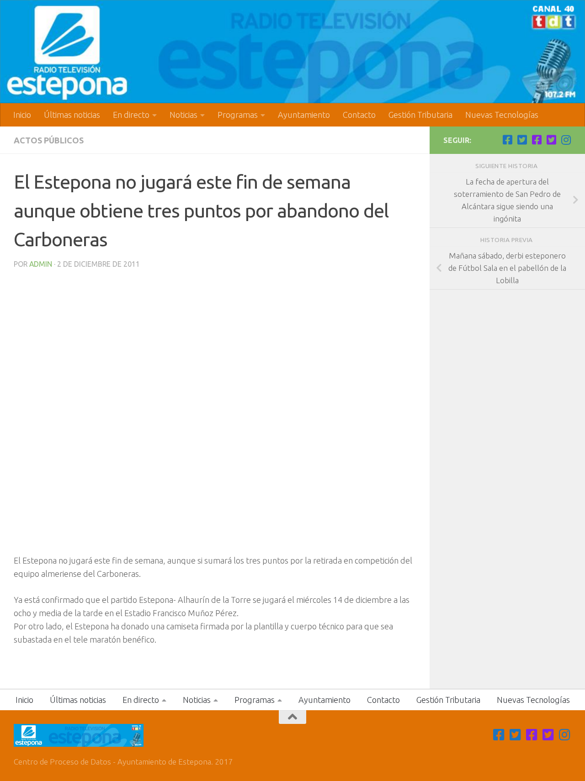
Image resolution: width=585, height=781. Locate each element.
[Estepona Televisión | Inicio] (292, 51)
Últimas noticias (72, 114)
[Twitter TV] (521, 139)
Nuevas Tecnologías (501, 114)
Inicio (22, 114)
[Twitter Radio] (551, 139)
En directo (131, 114)
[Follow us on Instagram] (565, 139)
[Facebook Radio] (536, 139)
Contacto (359, 114)
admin (40, 264)
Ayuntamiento (304, 114)
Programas (238, 114)
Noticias (183, 114)
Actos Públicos (49, 140)
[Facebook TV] (507, 139)
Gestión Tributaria (420, 114)
